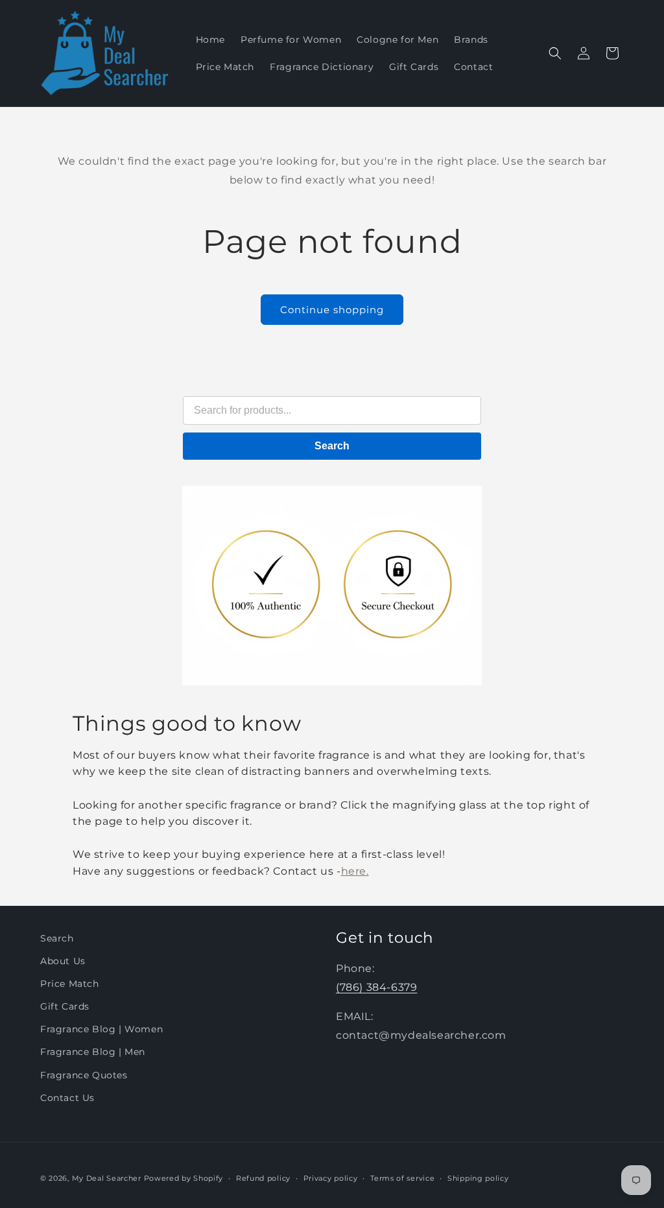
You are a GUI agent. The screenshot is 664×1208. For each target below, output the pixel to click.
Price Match (69, 983)
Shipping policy (478, 1178)
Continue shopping (332, 309)
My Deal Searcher (106, 1178)
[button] (555, 53)
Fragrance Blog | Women (101, 1029)
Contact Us (67, 1098)
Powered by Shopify (184, 1178)
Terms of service (402, 1178)
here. (355, 871)
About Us (63, 961)
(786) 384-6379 (376, 987)
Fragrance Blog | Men (92, 1052)
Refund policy (263, 1178)
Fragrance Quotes (84, 1075)
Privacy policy (330, 1178)
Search (332, 445)
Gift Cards (64, 1006)
